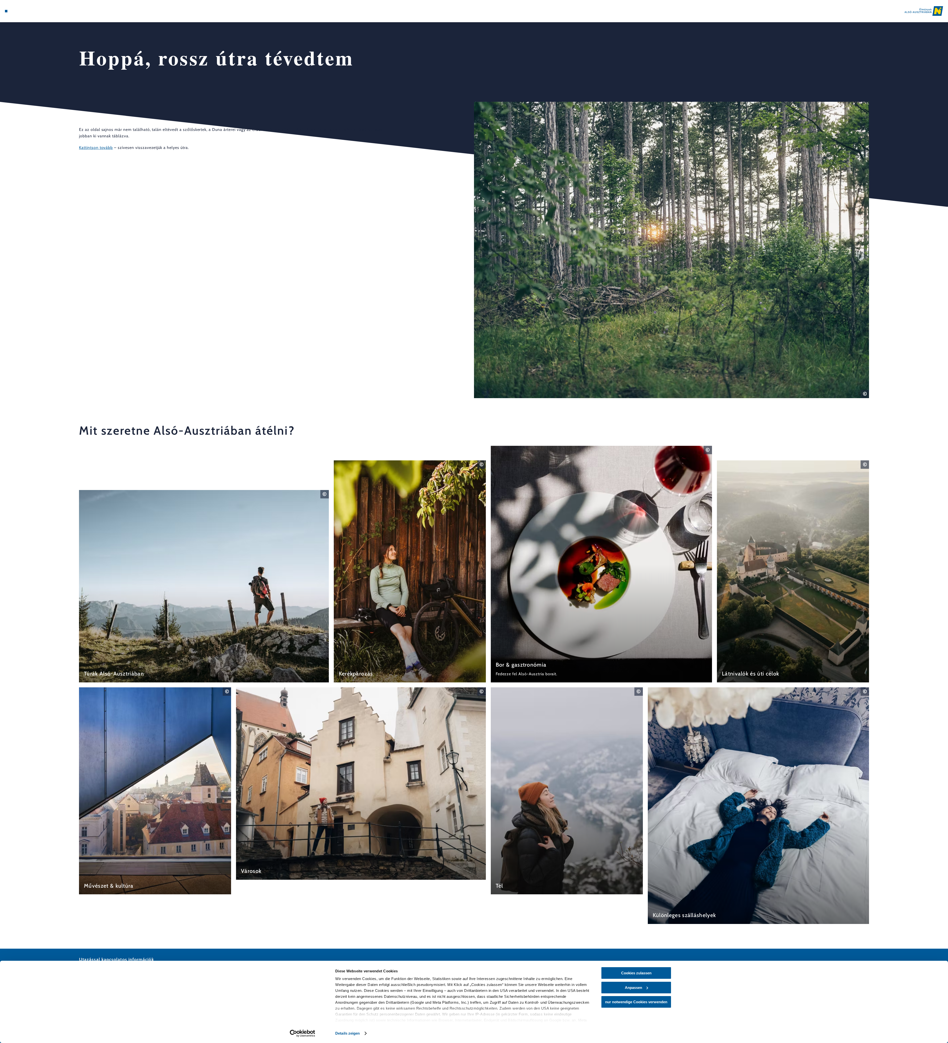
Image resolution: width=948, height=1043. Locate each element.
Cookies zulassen (636, 973)
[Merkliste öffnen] (27, 11)
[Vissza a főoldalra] (924, 11)
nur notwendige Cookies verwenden (636, 1002)
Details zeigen (347, 1033)
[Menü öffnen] (6, 11)
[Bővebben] (204, 586)
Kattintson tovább (96, 147)
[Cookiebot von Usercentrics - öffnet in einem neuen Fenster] (302, 1033)
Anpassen (633, 987)
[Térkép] (20, 11)
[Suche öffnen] (34, 11)
